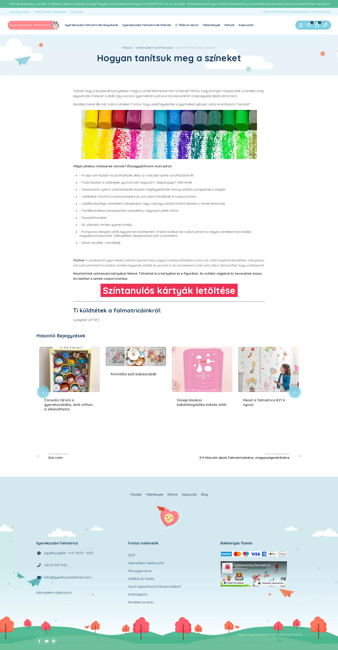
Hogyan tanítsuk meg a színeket (169, 58)
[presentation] (43, 392)
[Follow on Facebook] (39, 641)
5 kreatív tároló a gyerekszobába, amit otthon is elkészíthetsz (69, 369)
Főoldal (127, 47)
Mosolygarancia (20, 11)
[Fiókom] (301, 25)
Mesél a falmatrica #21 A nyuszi (268, 369)
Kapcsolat (77, 11)
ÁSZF (132, 555)
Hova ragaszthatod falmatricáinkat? (154, 586)
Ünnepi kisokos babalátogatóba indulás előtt (202, 369)
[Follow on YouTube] (46, 641)
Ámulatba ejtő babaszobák (136, 356)
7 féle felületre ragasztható (50, 11)
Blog (204, 494)
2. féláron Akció (186, 25)
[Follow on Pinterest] (53, 641)
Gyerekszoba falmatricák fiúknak (146, 25)
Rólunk (229, 25)
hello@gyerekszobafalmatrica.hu (68, 577)
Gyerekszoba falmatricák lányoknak (91, 25)
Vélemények (211, 25)
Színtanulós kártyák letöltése (169, 290)
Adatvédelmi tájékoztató (54, 593)
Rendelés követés (140, 602)
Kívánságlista (137, 594)
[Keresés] (325, 25)
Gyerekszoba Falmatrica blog (154, 47)
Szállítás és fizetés (141, 579)
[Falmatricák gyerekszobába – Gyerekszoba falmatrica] (34, 25)
